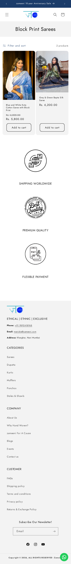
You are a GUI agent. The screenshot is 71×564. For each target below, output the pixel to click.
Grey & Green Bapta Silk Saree (51, 99)
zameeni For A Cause (19, 433)
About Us (12, 417)
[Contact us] (64, 557)
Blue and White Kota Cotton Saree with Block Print (18, 108)
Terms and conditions (19, 494)
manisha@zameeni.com (25, 331)
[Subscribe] (54, 531)
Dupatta (11, 364)
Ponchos (11, 388)
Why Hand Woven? (17, 425)
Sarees (10, 357)
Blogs (10, 441)
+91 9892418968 (23, 325)
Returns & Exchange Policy (22, 509)
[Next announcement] (64, 4)
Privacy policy (15, 501)
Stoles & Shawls (15, 396)
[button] (7, 14)
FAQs (10, 478)
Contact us (13, 456)
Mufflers (11, 380)
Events (10, 449)
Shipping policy (16, 486)
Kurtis (10, 372)
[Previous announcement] (6, 4)
